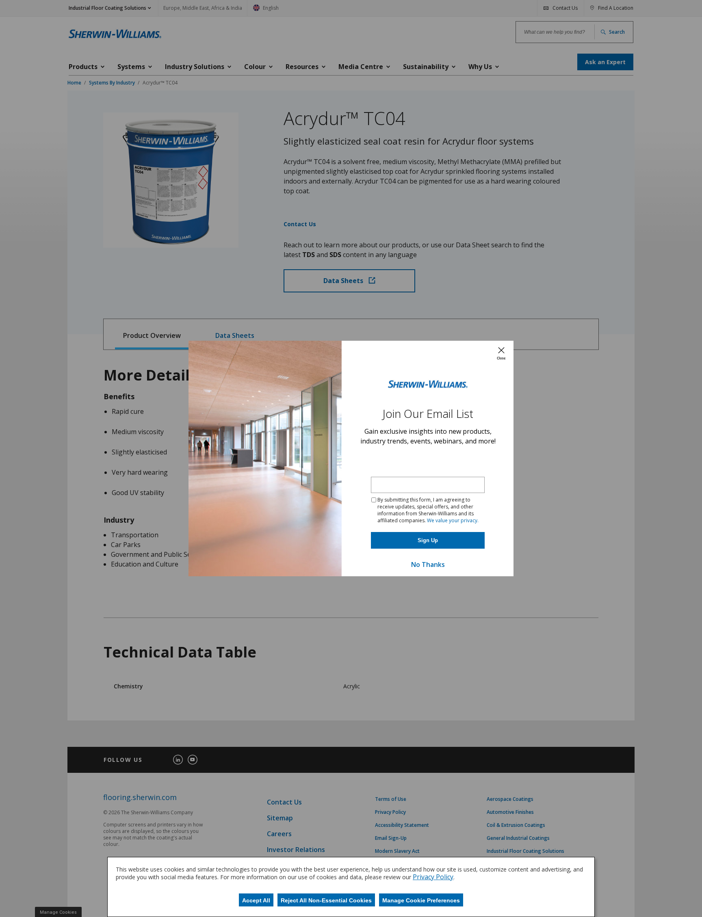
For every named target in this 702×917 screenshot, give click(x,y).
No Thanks (428, 564)
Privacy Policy (433, 876)
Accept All (256, 900)
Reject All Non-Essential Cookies (326, 900)
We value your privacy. (453, 520)
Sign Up (428, 540)
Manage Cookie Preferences (421, 900)
